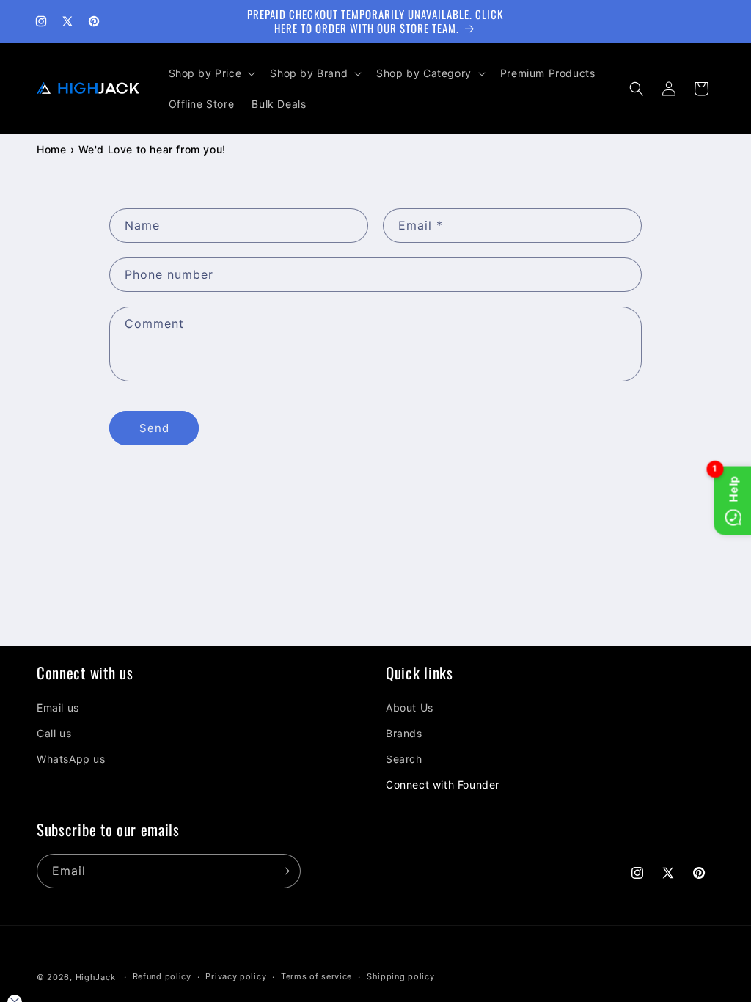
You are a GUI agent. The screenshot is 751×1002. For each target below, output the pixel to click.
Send (154, 428)
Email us (58, 707)
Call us (54, 733)
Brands (404, 733)
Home (51, 149)
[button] (211, 73)
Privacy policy (235, 976)
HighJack (96, 977)
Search (404, 759)
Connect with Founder (442, 784)
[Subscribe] (284, 871)
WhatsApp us (71, 759)
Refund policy (162, 976)
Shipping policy (401, 976)
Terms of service (316, 976)
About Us (409, 707)
